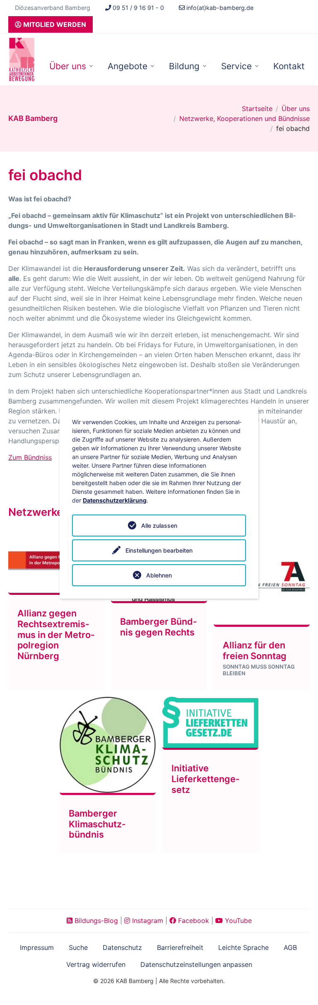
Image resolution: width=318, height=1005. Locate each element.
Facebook (192, 920)
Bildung (184, 66)
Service (236, 66)
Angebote (127, 66)
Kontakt (289, 66)
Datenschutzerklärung (115, 500)
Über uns (67, 66)
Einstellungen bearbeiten (159, 550)
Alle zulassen (159, 525)
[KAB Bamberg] (21, 59)
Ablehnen (159, 575)
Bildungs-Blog (95, 920)
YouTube (237, 920)
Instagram (146, 920)
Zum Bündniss (30, 457)
